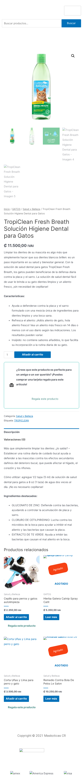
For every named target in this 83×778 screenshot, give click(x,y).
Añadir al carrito (32, 354)
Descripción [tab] (12, 432)
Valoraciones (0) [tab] (14, 439)
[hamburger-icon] (72, 10)
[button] (72, 55)
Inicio (7, 209)
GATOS (16, 209)
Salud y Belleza (31, 209)
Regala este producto (45, 398)
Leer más (51, 617)
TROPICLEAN (21, 420)
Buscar (71, 23)
